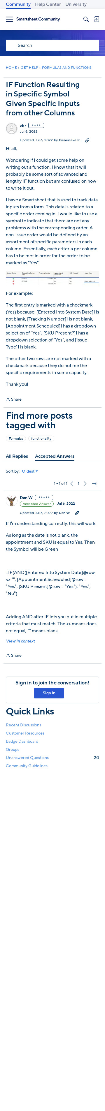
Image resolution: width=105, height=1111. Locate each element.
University (76, 4)
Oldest (28, 471)
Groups (12, 749)
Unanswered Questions (52, 757)
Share (14, 400)
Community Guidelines (27, 766)
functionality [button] (41, 438)
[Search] (86, 19)
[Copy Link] (87, 140)
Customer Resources (25, 733)
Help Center (48, 4)
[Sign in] (96, 19)
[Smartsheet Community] (38, 19)
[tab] (17, 456)
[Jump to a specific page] (94, 483)
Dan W (26, 498)
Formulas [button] (16, 438)
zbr (23, 125)
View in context (20, 641)
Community (18, 4)
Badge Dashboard (22, 741)
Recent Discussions (23, 725)
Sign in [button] (49, 693)
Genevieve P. (69, 140)
